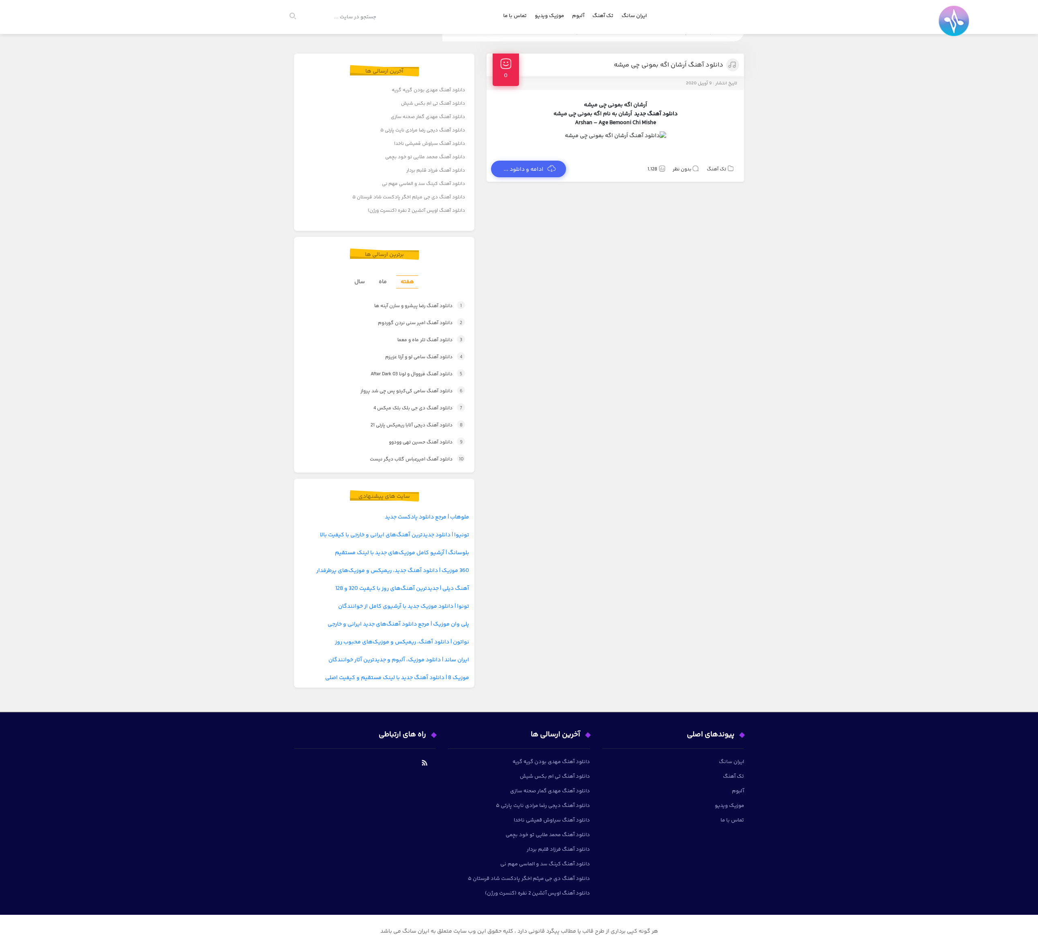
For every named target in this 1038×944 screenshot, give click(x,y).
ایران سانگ (634, 16)
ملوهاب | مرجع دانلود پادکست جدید (427, 517)
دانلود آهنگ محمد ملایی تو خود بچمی (425, 157)
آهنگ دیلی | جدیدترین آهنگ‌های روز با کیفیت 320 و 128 (402, 588)
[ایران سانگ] (955, 26)
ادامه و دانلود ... (523, 169)
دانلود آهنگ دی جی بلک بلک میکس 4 (409, 408)
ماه (383, 281)
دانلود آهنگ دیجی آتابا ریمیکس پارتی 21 (408, 425)
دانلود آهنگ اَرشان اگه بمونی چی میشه (668, 65)
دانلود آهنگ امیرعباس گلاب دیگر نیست (407, 459)
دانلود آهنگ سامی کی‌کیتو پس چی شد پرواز (403, 391)
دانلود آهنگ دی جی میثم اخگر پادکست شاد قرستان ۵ (408, 197)
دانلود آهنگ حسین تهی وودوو (417, 442)
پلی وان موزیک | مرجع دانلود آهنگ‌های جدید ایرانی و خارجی (398, 624)
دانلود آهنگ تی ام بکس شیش (433, 104)
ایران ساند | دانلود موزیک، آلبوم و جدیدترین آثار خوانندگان (398, 660)
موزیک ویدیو (549, 16)
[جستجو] (296, 17)
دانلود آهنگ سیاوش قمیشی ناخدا (429, 144)
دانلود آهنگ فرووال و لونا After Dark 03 (407, 374)
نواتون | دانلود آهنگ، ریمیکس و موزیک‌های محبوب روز (402, 642)
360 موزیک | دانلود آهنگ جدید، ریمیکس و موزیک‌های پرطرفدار (392, 570)
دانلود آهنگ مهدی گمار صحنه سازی (428, 117)
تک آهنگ (602, 16)
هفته (407, 281)
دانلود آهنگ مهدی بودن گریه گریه (428, 90)
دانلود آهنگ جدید (656, 114)
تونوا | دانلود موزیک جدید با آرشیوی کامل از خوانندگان (403, 606)
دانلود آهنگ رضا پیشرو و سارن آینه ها (408, 306)
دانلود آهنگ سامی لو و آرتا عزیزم (415, 357)
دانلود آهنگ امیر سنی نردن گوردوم (411, 323)
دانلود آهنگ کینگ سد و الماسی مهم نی (423, 184)
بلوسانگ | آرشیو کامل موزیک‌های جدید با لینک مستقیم (402, 552)
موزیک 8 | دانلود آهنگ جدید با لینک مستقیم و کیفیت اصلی (397, 677)
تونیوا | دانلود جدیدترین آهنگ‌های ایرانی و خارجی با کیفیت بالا (394, 535)
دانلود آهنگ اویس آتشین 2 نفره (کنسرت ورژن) (416, 211)
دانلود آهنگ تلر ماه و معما (421, 340)
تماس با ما (515, 16)
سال (359, 281)
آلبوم (578, 16)
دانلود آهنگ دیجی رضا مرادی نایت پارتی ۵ (422, 130)
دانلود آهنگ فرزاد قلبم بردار (435, 170)
